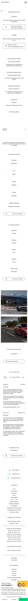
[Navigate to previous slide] (3, 129)
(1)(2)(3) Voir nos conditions (14, 111)
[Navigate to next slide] (25, 129)
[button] (14, 27)
